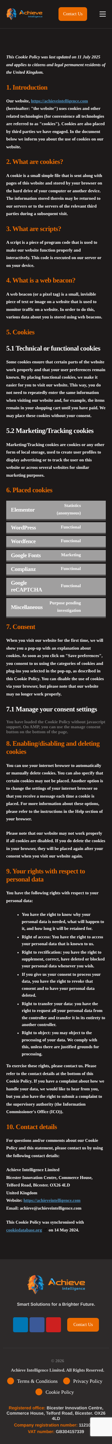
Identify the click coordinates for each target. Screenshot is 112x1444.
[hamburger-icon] (103, 14)
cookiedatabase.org (24, 1230)
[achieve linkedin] (20, 1324)
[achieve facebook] (37, 1324)
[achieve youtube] (53, 1324)
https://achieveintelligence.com (59, 101)
